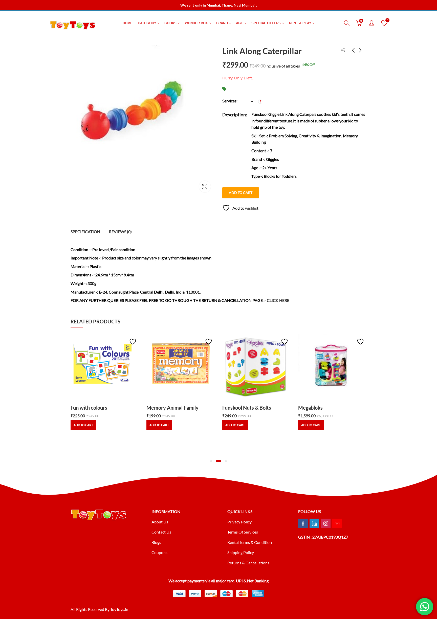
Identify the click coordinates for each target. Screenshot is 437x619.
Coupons (159, 552)
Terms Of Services (242, 531)
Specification (85, 231)
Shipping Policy (240, 552)
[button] (211, 461)
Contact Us (161, 531)
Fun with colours (89, 408)
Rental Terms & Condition (250, 542)
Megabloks (310, 408)
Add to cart (240, 192)
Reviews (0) (120, 231)
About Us (159, 521)
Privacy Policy (239, 521)
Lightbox (205, 186)
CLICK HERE (278, 300)
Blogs (156, 542)
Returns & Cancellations (248, 562)
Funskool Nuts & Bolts (246, 408)
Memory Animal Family (172, 408)
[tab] (85, 232)
